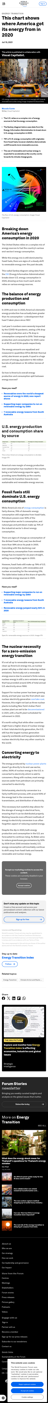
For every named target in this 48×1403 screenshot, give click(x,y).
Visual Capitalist (13, 55)
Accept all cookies (27, 1391)
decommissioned (36, 709)
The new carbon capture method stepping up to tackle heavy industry (28, 1202)
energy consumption (34, 508)
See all (42, 1126)
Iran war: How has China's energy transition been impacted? (27, 1214)
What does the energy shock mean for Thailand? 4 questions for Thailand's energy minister (24, 1161)
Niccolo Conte (8, 108)
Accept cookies (24, 885)
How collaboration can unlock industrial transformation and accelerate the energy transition (26, 1191)
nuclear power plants (36, 763)
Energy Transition (13, 14)
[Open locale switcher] (3, 1398)
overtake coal (37, 699)
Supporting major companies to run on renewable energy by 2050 (23, 405)
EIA (7, 274)
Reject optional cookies (27, 1384)
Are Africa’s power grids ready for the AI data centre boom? (28, 1178)
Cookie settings (27, 1397)
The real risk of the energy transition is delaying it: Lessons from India (29, 1226)
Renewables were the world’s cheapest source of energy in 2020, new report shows (24, 396)
